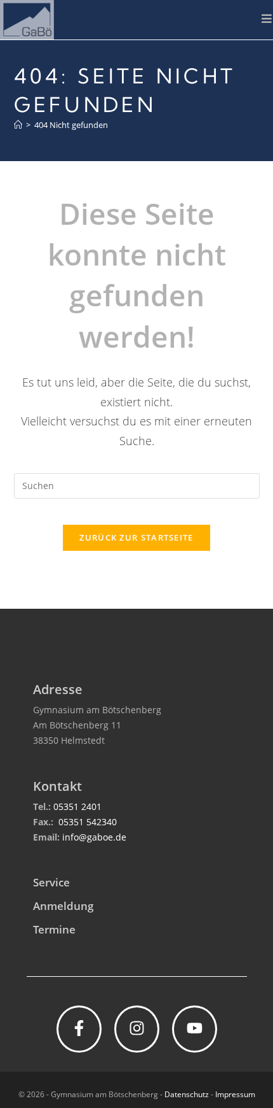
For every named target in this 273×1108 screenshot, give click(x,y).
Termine (54, 929)
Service (51, 882)
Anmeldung (63, 905)
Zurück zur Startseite (136, 537)
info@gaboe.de (94, 837)
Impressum (235, 1094)
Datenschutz (186, 1094)
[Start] (18, 125)
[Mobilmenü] (267, 18)
